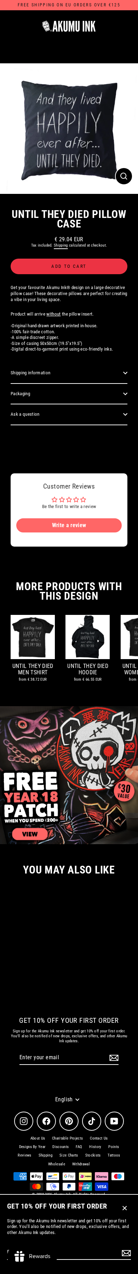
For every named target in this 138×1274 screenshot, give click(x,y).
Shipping (61, 245)
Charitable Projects (67, 1138)
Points (113, 1147)
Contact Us (99, 1138)
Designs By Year (32, 1147)
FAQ (79, 1147)
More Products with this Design (69, 591)
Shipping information (30, 372)
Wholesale (56, 1164)
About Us (37, 1138)
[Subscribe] (125, 1253)
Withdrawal (81, 1164)
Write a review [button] (69, 525)
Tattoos (114, 1155)
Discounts (60, 1147)
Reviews (24, 1155)
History (95, 1147)
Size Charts (68, 1155)
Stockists (93, 1155)
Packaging (20, 393)
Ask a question (25, 414)
